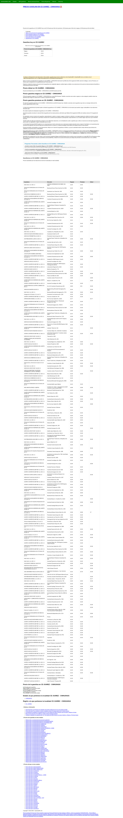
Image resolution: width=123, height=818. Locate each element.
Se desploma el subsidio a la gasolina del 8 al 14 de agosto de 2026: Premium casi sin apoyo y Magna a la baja (51, 712)
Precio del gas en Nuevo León (32, 791)
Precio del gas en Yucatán (32, 807)
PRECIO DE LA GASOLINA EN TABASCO (35, 755)
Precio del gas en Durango (32, 778)
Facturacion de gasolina (63, 815)
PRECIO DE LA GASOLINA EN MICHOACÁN (36, 740)
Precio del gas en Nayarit (31, 789)
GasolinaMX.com (5, 1)
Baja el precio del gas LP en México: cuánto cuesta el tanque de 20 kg (41, 713)
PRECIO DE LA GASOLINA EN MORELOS (35, 741)
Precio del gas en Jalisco (31, 785)
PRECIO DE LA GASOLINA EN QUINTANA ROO (37, 749)
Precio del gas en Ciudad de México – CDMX (36, 774)
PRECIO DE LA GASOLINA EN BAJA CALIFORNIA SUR (39, 722)
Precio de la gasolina (38, 816)
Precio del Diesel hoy (54, 812)
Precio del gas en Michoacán (32, 787)
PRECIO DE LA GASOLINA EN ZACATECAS (36, 761)
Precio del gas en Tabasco (32, 801)
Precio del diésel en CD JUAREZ (33, 36)
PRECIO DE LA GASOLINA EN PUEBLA (35, 747)
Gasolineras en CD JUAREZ (32, 38)
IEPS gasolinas (22, 1)
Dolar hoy (60, 1)
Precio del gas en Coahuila (32, 776)
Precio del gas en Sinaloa (31, 799)
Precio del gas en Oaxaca (31, 792)
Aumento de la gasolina (37, 815)
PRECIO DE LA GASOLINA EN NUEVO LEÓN (36, 744)
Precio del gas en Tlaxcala (32, 804)
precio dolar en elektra (72, 814)
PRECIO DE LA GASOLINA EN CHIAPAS (35, 725)
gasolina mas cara (74, 815)
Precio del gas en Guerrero (32, 783)
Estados (14, 1)
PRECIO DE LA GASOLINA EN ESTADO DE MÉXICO (38, 733)
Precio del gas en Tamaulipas (32, 803)
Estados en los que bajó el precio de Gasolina (87, 814)
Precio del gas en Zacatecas (32, 808)
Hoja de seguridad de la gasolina (50, 815)
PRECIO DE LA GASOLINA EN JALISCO (35, 738)
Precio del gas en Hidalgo (31, 784)
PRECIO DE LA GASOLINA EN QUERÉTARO (36, 748)
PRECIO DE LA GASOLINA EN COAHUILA (36, 729)
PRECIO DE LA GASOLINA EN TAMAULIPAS (36, 756)
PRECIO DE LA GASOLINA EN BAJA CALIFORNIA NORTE (39, 721)
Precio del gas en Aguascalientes (33, 766)
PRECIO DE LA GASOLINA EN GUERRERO (36, 736)
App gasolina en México (64, 812)
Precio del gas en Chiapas (32, 772)
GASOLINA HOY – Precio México (88, 812)
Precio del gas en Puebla (31, 793)
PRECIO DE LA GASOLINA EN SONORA (35, 753)
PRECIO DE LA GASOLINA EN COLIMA (35, 730)
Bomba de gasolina (27, 815)
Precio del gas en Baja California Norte (34, 768)
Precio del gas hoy (46, 1)
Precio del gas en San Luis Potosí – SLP (35, 797)
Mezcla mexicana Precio (33, 1)
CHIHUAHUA (29, 698)
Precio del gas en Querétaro (32, 795)
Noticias (54, 1)
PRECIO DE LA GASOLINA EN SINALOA (35, 752)
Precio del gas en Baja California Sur (34, 769)
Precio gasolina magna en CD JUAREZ (35, 34)
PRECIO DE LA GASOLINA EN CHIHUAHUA (36, 726)
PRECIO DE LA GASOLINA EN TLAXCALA (36, 757)
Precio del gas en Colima (31, 777)
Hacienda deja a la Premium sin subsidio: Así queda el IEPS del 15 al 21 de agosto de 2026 (46, 709)
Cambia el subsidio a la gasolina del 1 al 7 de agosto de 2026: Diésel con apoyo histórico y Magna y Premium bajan (52, 715)
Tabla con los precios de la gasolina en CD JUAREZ (37, 32)
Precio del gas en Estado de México (34, 780)
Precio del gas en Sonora (31, 800)
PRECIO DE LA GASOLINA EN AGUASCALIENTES (38, 720)
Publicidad (30, 816)
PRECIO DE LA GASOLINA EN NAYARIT (35, 742)
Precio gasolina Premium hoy (29, 812)
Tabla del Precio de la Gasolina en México (57, 814)
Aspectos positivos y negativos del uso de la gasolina (35, 814)
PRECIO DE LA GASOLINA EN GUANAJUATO (36, 734)
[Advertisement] (61, 18)
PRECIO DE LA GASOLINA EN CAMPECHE (36, 724)
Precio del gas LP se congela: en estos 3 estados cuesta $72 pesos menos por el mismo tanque (47, 711)
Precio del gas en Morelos (31, 788)
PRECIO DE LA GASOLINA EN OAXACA (35, 745)
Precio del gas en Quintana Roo (33, 796)
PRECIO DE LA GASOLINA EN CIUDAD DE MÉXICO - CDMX (40, 728)
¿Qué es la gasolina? (75, 812)
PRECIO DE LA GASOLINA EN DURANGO (36, 732)
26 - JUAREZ (29, 703)
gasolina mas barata (82, 815)
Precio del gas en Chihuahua (32, 773)
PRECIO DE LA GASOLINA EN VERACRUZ (36, 759)
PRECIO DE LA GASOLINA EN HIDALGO (35, 737)
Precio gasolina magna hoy (43, 812)
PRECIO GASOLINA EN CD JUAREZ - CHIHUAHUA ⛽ (42, 6)
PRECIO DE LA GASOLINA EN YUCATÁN (35, 760)
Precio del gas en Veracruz (32, 805)
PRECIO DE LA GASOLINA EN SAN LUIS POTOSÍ (37, 751)
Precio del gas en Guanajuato (32, 781)
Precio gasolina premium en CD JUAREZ (35, 35)
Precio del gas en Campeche (32, 770)
